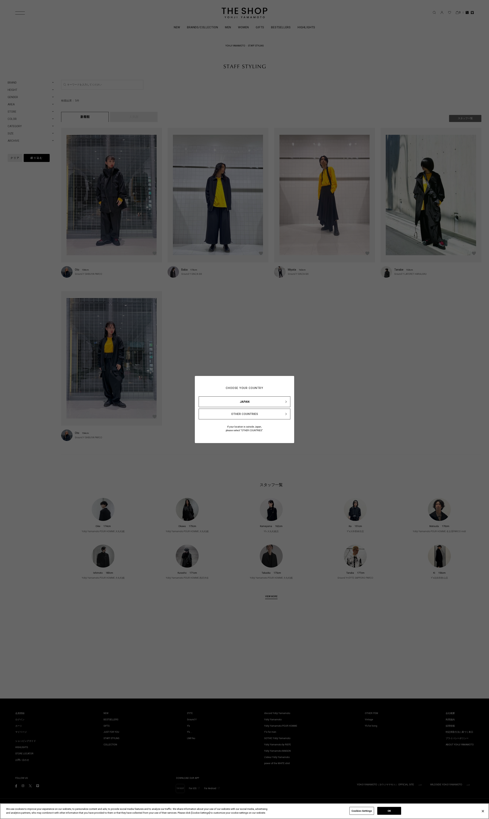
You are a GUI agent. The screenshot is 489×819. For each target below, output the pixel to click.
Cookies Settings (361, 810)
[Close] (483, 811)
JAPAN (244, 401)
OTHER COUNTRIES (244, 414)
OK (389, 810)
